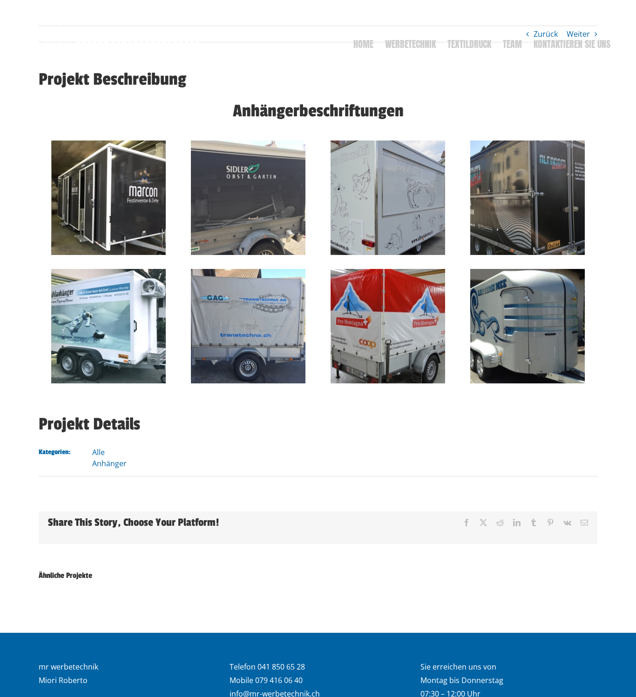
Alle (98, 452)
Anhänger (109, 463)
